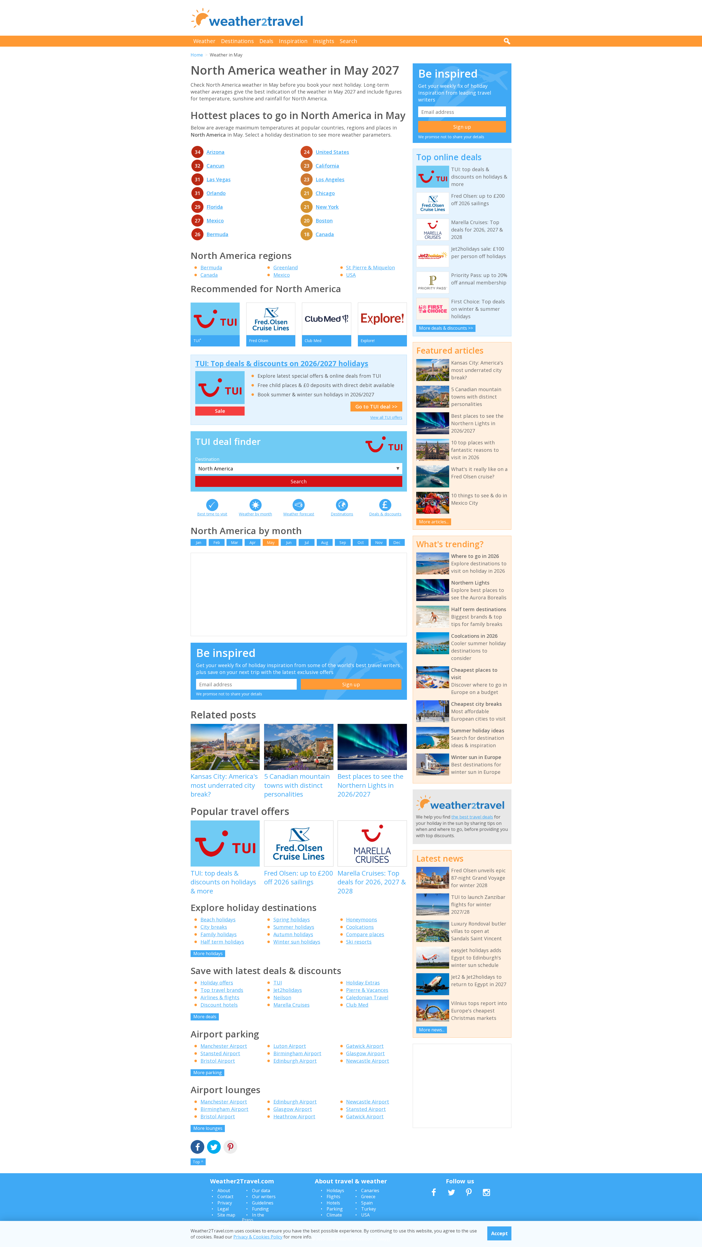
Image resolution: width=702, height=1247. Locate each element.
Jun (288, 542)
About (223, 1190)
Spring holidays (291, 919)
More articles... (434, 522)
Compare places (365, 934)
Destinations (237, 41)
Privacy (224, 1203)
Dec (396, 542)
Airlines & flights (219, 997)
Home (197, 55)
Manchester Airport (223, 1046)
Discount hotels (219, 1004)
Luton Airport (289, 1046)
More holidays (208, 953)
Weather (204, 41)
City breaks (213, 927)
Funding (260, 1209)
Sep (342, 542)
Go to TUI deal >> (376, 406)
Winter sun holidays (296, 941)
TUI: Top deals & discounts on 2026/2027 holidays (281, 363)
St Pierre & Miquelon (370, 267)
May (270, 542)
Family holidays (218, 934)
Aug (324, 542)
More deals (204, 1017)
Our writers (264, 1197)
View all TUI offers (386, 417)
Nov (379, 542)
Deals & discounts (385, 514)
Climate (334, 1215)
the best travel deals (472, 817)
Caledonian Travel (367, 997)
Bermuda (217, 234)
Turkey (368, 1209)
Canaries (370, 1190)
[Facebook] (197, 1147)
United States (332, 152)
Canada (325, 234)
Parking (335, 1209)
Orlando (216, 193)
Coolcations (360, 927)
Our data (261, 1190)
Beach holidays (218, 919)
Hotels (333, 1203)
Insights (323, 41)
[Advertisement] (411, 17)
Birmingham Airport (297, 1053)
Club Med (357, 1004)
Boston (324, 220)
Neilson (282, 997)
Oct (361, 542)
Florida (214, 207)
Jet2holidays (287, 990)
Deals (266, 41)
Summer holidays (293, 927)
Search (348, 41)
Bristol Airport (217, 1060)
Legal (223, 1209)
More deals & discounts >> (446, 328)
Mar (234, 542)
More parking (207, 1073)
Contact (225, 1197)
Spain (367, 1203)
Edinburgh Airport (295, 1060)
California (327, 165)
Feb (216, 542)
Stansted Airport (220, 1053)
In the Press (253, 1217)
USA (351, 275)
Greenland (285, 267)
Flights (333, 1197)
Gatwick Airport (365, 1046)
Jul (307, 542)
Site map (226, 1215)
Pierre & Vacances (367, 990)
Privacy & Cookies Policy (257, 1237)
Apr (253, 542)
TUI (277, 982)
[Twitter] (214, 1147)
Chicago (325, 193)
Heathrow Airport (294, 1116)
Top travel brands (221, 990)
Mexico (215, 220)
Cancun (215, 165)
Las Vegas (218, 179)
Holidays (335, 1190)
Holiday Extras (363, 982)
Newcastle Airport (367, 1060)
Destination (207, 459)
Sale (220, 411)
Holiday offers (216, 982)
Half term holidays (222, 941)
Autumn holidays (293, 934)
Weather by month (255, 514)
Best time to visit (212, 514)
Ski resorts (359, 941)
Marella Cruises (291, 1004)
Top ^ (198, 1161)
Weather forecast (298, 514)
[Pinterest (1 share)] (230, 1147)
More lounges (207, 1128)
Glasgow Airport (365, 1053)
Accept (499, 1233)
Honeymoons (361, 919)
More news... (432, 1030)
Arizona (215, 152)
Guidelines (262, 1203)
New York (327, 207)
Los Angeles (330, 179)
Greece (368, 1197)
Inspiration (293, 41)
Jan (198, 542)
